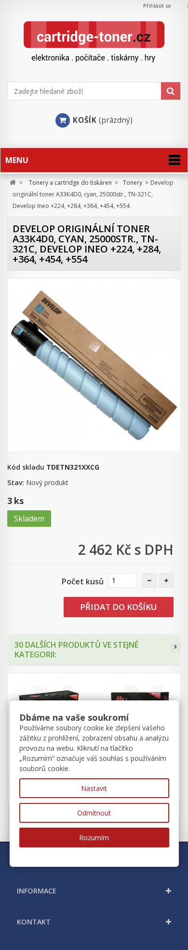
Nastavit (94, 788)
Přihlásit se (157, 5)
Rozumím (94, 837)
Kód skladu (25, 467)
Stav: (15, 482)
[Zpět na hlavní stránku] (13, 183)
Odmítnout (94, 812)
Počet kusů (83, 581)
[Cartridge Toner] (94, 41)
